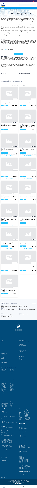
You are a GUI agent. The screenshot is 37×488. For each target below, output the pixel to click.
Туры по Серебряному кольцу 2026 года (25, 447)
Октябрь (20, 418)
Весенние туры (21, 427)
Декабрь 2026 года (27, 420)
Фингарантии (3, 358)
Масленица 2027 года (11, 427)
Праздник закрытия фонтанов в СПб (6, 440)
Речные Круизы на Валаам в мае (24, 459)
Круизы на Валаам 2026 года (23, 458)
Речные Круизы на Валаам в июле (24, 461)
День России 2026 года (11, 435)
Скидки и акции (21, 337)
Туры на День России (4, 435)
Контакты (25, 1)
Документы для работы (4, 353)
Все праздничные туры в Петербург (6, 409)
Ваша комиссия (3, 354)
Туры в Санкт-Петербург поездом (24, 465)
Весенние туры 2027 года (23, 428)
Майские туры (21, 430)
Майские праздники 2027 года (5, 430)
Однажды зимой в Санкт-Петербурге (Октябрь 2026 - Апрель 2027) (7, 243)
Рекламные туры (3, 361)
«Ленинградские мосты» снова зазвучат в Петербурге (27, 309)
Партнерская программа (22, 345)
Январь (20, 409)
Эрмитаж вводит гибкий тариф (23, 314)
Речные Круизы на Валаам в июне (24, 460)
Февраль (20, 410)
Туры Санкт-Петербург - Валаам (24, 452)
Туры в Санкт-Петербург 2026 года (6, 446)
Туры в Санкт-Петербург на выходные (6, 448)
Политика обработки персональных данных (18, 482)
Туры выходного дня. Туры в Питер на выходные (8, 449)
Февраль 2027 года (27, 410)
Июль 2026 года (26, 415)
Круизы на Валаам (21, 457)
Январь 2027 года (26, 409)
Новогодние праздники (4, 412)
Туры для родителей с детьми (5, 461)
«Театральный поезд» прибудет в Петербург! (7, 316)
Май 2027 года (26, 413)
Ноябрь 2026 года (26, 419)
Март (19, 411)
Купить (4, 105)
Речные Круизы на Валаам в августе (24, 462)
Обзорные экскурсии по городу (23, 474)
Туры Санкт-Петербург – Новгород (24, 449)
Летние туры (21, 432)
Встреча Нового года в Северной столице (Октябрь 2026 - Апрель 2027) (8, 173)
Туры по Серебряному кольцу (23, 446)
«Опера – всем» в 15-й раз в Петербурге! (7, 314)
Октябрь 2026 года (27, 418)
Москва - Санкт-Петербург (23, 467)
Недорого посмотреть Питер (5, 445)
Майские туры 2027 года (22, 431)
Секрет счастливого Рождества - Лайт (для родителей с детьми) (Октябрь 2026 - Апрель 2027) (27, 267)
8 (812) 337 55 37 (21, 351)
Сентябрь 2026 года (27, 417)
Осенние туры (21, 435)
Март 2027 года (26, 411)
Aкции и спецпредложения (5, 350)
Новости (2, 340)
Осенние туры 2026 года (22, 436)
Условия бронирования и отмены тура (24, 341)
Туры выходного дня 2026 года (5, 450)
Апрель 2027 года (26, 412)
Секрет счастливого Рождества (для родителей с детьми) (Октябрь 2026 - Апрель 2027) (9, 267)
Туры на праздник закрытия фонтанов (7, 441)
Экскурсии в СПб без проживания (24, 473)
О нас (2, 337)
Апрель (20, 412)
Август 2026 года (26, 416)
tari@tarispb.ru (21, 359)
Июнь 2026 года (26, 414)
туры (6, 49)
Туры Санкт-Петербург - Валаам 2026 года (25, 453)
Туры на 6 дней (3, 456)
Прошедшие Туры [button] (4, 477)
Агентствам (15, 1)
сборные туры (26, 24)
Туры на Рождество (4, 416)
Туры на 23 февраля (4, 422)
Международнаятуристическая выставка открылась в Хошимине (9, 307)
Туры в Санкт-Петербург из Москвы (24, 466)
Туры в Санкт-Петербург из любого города (8, 367)
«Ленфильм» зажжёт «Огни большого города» (7, 309)
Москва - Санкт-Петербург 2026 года (24, 468)
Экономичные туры (4, 458)
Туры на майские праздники (5, 429)
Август (20, 416)
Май (19, 413)
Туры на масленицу (4, 427)
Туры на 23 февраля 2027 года (12, 422)
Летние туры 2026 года (22, 433)
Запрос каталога (3, 357)
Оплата (22, 1)
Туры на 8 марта (3, 424)
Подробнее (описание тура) (9, 107)
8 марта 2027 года (9, 424)
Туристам (18, 1)
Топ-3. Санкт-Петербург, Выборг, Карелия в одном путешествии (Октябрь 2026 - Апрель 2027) (27, 126)
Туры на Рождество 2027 (11, 416)
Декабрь (20, 420)
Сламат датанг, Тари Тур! (23, 306)
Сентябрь (20, 417)
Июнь (19, 414)
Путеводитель (21, 344)
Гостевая (29, 1)
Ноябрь (20, 419)
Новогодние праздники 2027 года (6, 413)
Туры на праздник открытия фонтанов (7, 442)
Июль (19, 415)
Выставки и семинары (4, 362)
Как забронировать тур (22, 340)
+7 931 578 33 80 (21, 356)
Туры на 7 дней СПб (4, 457)
